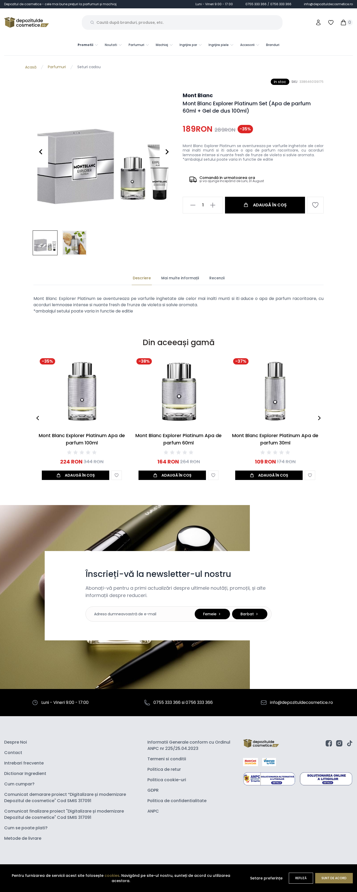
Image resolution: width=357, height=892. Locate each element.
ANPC (153, 811)
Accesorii (247, 45)
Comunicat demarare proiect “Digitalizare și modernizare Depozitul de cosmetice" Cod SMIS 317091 (65, 797)
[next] (319, 418)
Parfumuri (136, 45)
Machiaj (162, 45)
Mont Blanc (198, 95)
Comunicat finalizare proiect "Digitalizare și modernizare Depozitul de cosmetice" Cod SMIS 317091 (64, 814)
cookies (112, 875)
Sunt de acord (334, 878)
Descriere (142, 278)
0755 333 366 (256, 4)
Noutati (111, 45)
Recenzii (216, 278)
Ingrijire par (188, 45)
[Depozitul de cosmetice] (26, 22)
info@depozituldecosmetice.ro (328, 4)
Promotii (85, 45)
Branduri (272, 45)
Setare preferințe (266, 878)
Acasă (30, 67)
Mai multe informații (180, 278)
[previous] (37, 418)
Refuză (301, 878)
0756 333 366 (280, 4)
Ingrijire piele (219, 45)
